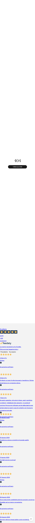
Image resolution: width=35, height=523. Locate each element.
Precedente (4, 352)
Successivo (12, 352)
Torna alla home (17, 166)
